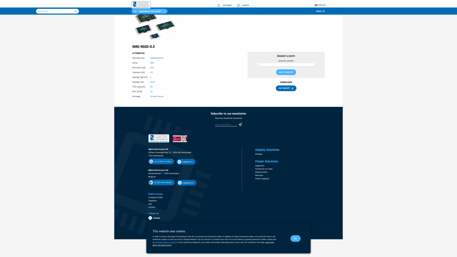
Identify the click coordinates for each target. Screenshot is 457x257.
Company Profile (154, 201)
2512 (150, 93)
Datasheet (284, 100)
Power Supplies (261, 183)
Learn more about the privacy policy (228, 245)
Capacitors (259, 172)
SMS (149, 76)
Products (146, 17)
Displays (258, 161)
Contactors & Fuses (262, 174)
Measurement (260, 177)
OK (297, 240)
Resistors (169, 17)
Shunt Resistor (181, 17)
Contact (151, 210)
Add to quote (286, 85)
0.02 (149, 80)
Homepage (136, 17)
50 (149, 97)
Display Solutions (265, 158)
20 (149, 102)
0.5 (149, 84)
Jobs (150, 207)
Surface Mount (153, 106)
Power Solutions (158, 17)
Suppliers (152, 204)
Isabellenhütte (153, 71)
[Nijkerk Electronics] (139, 4)
